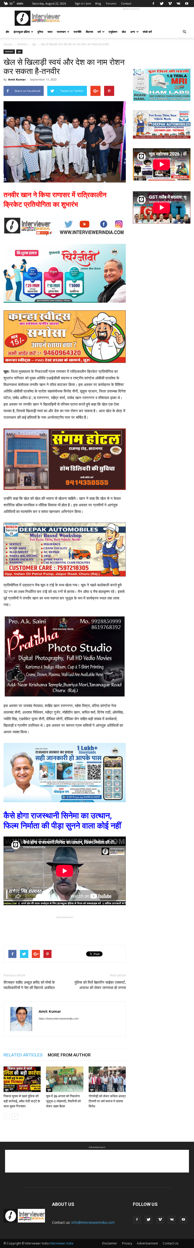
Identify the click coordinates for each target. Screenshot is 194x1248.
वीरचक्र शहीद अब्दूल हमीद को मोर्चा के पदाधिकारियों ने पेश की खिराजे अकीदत (29, 985)
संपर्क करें (147, 32)
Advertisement (147, 1243)
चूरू (19, 51)
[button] (184, 32)
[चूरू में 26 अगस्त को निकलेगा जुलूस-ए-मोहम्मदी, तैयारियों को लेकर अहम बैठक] (64, 1079)
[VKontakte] (178, 3)
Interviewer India (61, 1243)
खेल (124, 32)
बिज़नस (89, 32)
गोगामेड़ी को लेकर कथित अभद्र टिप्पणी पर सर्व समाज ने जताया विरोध (107, 1101)
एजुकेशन (113, 32)
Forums (111, 3)
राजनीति (77, 32)
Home (8, 44)
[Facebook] (153, 3)
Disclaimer (109, 1243)
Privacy (127, 1243)
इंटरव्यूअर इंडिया (22, 32)
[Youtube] (186, 3)
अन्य (132, 32)
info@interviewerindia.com (93, 1222)
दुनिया (40, 32)
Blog (98, 3)
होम (7, 32)
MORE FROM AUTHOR (69, 1054)
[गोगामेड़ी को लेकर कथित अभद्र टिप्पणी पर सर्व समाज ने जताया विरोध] (107, 1079)
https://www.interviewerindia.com (59, 1018)
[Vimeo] (170, 3)
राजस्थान (61, 32)
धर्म (99, 32)
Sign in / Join (83, 3)
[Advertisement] (131, 18)
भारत (49, 32)
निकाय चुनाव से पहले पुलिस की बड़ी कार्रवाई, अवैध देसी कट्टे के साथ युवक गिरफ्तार (22, 1101)
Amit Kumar (17, 79)
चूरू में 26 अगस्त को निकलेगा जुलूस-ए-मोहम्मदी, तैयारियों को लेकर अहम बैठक (63, 1101)
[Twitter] (161, 3)
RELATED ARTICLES (23, 1054)
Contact (126, 3)
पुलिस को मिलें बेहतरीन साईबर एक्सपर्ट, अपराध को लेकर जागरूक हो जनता (100, 985)
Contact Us (170, 1243)
